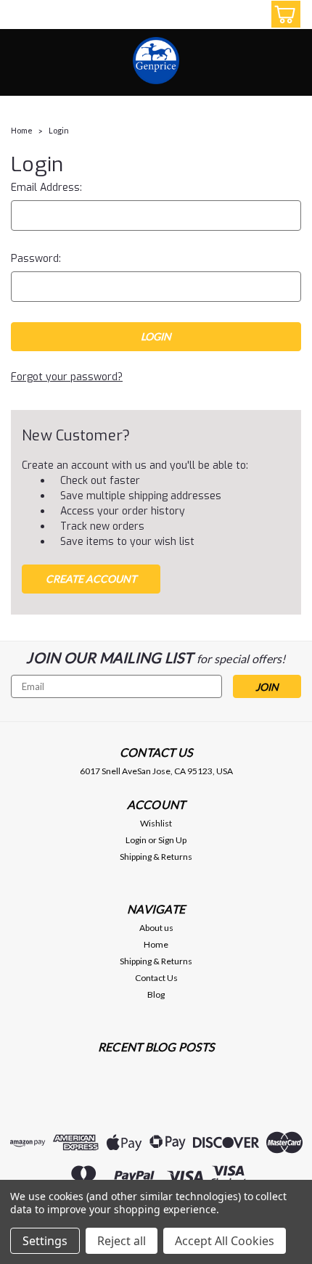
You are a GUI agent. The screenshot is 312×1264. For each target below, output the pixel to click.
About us (156, 927)
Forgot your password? (67, 377)
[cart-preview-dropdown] (282, 14)
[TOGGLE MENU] (20, 16)
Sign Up (172, 839)
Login (59, 130)
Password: (36, 259)
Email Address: (46, 187)
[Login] (250, 16)
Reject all (121, 1241)
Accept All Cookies (224, 1241)
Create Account (91, 579)
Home (22, 130)
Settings (44, 1241)
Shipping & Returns (156, 856)
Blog (156, 994)
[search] (218, 16)
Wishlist (156, 823)
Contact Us (156, 977)
